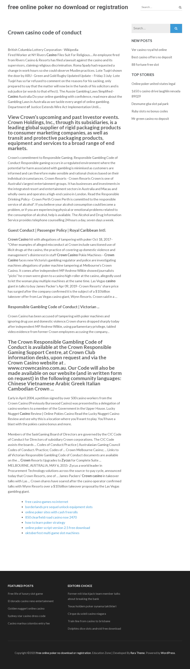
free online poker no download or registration (68, 7)
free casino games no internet (46, 502)
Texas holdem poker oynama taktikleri (92, 606)
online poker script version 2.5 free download (57, 528)
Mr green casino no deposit (150, 119)
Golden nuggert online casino (26, 608)
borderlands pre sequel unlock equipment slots (59, 507)
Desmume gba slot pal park (150, 104)
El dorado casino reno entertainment (31, 601)
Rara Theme (137, 653)
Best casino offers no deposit (152, 57)
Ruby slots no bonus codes (150, 111)
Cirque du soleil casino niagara (87, 613)
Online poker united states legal (153, 84)
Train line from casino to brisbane (89, 621)
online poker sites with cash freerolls (51, 512)
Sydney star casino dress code (26, 616)
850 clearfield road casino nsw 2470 (51, 517)
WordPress (168, 653)
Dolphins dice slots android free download (94, 628)
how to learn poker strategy (45, 522)
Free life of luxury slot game (25, 593)
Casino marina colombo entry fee (29, 623)
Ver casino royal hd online (149, 50)
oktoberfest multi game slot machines (52, 533)
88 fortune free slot (145, 65)
